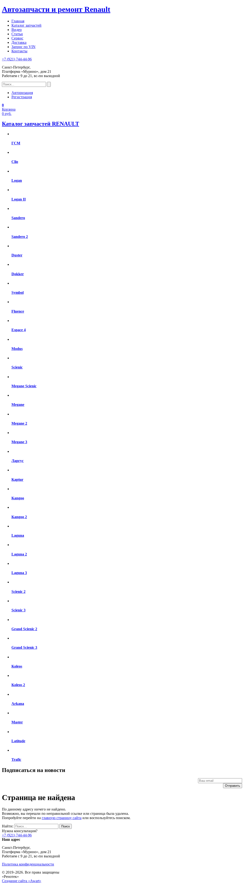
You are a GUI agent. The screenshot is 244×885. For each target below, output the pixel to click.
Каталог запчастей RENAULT (40, 124)
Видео (16, 30)
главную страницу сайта (61, 818)
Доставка (18, 42)
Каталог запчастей (26, 25)
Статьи (17, 34)
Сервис (17, 38)
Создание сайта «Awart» (21, 881)
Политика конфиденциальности (28, 864)
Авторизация (22, 93)
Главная (17, 21)
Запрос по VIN (23, 47)
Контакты (19, 51)
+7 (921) (17, 59)
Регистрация (21, 97)
